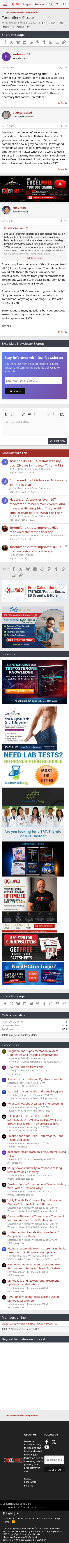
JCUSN (13, 469)
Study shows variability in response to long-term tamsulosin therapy (35, 1170)
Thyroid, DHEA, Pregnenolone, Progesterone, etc (34, 1061)
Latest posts (10, 1045)
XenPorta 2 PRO (10, 1539)
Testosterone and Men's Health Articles (28, 1110)
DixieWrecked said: (14, 228)
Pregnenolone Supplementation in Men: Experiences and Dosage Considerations (32, 1052)
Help (57, 1518)
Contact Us (26, 1507)
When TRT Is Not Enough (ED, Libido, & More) (32, 1098)
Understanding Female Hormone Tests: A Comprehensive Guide (33, 1234)
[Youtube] (46, 1448)
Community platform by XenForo (32, 1528)
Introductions (14, 1074)
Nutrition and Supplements (22, 1130)
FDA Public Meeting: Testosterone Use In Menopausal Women (33, 1298)
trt (28, 26)
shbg (61, 22)
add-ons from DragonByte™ (44, 1531)
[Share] (60, 68)
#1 (65, 67)
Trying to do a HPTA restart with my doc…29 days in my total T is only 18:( (36, 463)
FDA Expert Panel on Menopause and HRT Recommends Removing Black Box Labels (33, 1266)
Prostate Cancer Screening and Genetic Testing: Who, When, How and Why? (37, 1186)
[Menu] (5, 4)
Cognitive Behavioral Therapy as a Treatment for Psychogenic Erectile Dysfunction (35, 1218)
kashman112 (12, 22)
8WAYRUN (41, 1539)
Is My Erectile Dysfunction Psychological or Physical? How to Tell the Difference (34, 1202)
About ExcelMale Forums (30, 1482)
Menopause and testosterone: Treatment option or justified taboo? (33, 1282)
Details (36, 1534)
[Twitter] (54, 1443)
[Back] (50, 4)
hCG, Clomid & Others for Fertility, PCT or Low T (33, 1259)
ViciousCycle (8, 1323)
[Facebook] (46, 1443)
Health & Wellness (17, 1146)
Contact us (8, 1518)
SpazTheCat (36, 1323)
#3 (65, 221)
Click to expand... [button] (35, 258)
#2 (65, 126)
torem (6, 26)
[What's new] (57, 4)
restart (51, 22)
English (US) (12, 1513)
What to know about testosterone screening (35, 1103)
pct (43, 22)
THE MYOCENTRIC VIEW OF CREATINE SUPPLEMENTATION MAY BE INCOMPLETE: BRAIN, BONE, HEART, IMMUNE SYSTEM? (34, 1119)
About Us (13, 1507)
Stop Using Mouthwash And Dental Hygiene (35, 1091)
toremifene (18, 26)
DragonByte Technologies (20, 1534)
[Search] (64, 4)
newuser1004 (51, 1323)
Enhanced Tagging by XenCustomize (21, 1537)
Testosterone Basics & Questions (35, 469)
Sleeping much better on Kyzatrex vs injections (36, 1079)
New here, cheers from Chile (25, 1067)
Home (6, 1521)
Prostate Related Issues (20, 1178)
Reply (64, 103)
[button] (6, 414)
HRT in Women (15, 1243)
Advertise (39, 1507)
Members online (14, 1317)
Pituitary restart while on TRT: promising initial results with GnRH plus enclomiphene (36, 1250)
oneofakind (22, 1323)
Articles (29, 554)
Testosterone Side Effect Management (45, 535)
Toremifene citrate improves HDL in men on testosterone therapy (35, 529)
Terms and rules (25, 1518)
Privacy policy (44, 1518)
